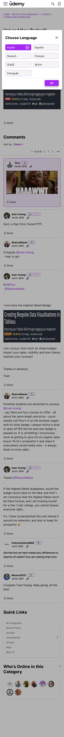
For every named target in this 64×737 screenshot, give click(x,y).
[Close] (57, 38)
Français (39, 55)
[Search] (53, 4)
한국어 (38, 64)
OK (51, 83)
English (11, 47)
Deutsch (11, 55)
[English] (17, 4)
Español (39, 47)
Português (13, 73)
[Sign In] (59, 4)
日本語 (10, 64)
